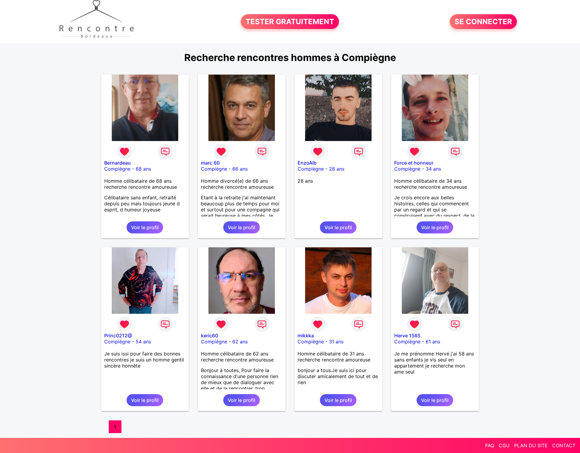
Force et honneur (413, 163)
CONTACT (563, 445)
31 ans (336, 342)
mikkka (306, 336)
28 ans (336, 169)
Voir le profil (145, 227)
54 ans (143, 342)
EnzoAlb (307, 163)
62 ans (240, 342)
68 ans (143, 169)
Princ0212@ (118, 336)
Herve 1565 (407, 336)
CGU (504, 445)
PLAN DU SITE (531, 445)
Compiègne (117, 169)
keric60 (209, 336)
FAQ (489, 445)
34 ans (433, 169)
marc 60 (210, 163)
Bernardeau (117, 163)
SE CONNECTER (483, 21)
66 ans (240, 169)
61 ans (433, 342)
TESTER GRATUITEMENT (290, 21)
